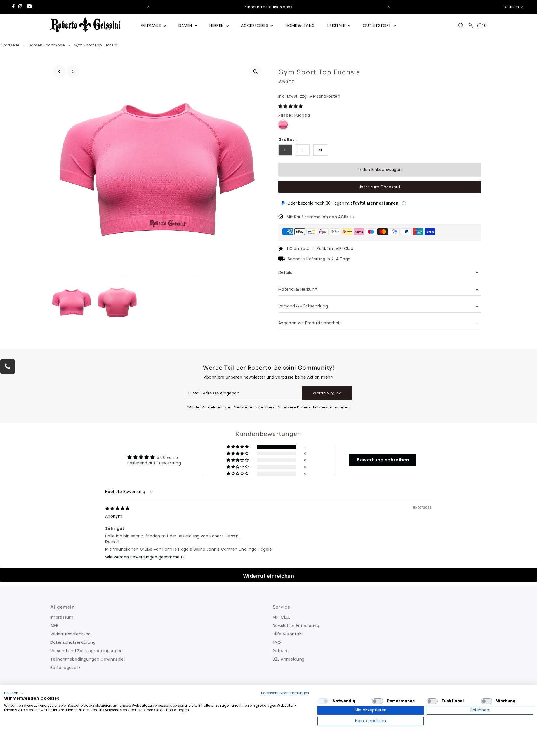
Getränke (151, 25)
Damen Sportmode (47, 45)
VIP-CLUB (282, 617)
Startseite (10, 45)
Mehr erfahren (383, 203)
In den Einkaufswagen (380, 169)
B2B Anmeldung (289, 659)
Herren (217, 25)
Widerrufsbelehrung (70, 634)
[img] (117, 508)
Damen (185, 25)
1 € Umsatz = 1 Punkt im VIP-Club (320, 248)
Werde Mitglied (327, 393)
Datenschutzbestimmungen (285, 692)
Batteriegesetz (65, 667)
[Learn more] (404, 203)
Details (285, 272)
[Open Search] (460, 25)
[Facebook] (13, 7)
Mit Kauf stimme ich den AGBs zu (320, 217)
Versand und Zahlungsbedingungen (86, 651)
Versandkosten (325, 96)
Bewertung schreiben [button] (383, 460)
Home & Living (300, 25)
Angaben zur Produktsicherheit (310, 323)
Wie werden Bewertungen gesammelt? (145, 557)
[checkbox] (323, 701)
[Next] (389, 7)
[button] (290, 106)
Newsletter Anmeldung (296, 625)
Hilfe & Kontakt (288, 634)
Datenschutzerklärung (73, 642)
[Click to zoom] (255, 71)
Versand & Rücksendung (303, 306)
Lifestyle (337, 25)
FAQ (277, 642)
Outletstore (377, 25)
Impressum (61, 617)
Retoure (281, 651)
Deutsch (511, 7)
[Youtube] (29, 7)
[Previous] (148, 7)
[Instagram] (20, 7)
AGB (54, 625)
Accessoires (255, 25)
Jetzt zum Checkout (380, 187)
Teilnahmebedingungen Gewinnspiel (87, 659)
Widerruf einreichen (268, 576)
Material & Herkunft (298, 289)
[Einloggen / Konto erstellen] (470, 25)
